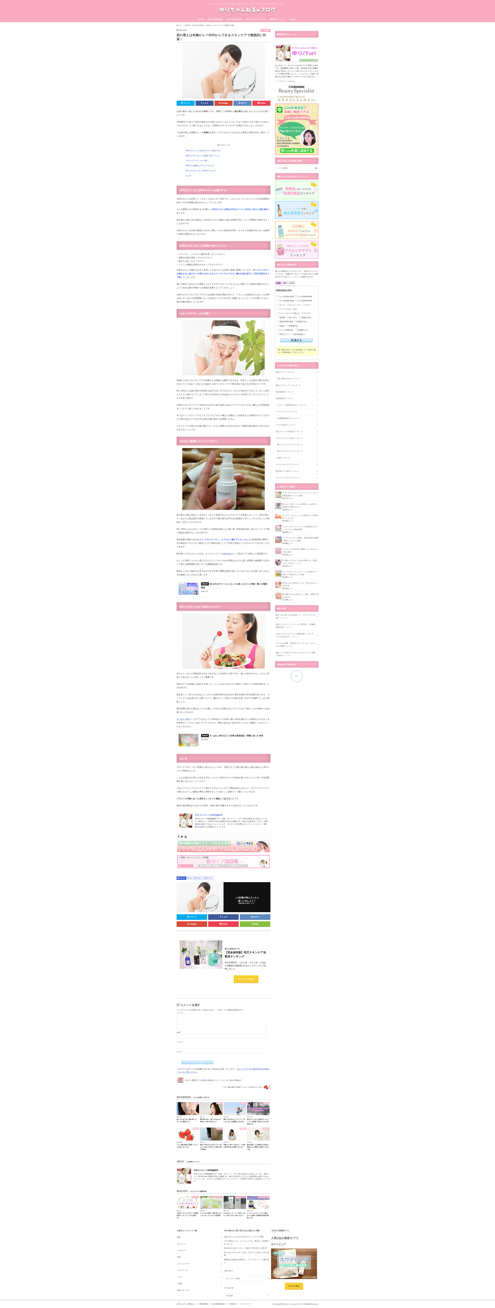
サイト (179, 1052)
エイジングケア (183, 1264)
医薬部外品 (293, 326)
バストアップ (182, 1270)
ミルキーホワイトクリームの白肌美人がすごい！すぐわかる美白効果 (300, 527)
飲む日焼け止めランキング (288, 378)
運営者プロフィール (277, 19)
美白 (285, 283)
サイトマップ (246, 1304)
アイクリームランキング (287, 411)
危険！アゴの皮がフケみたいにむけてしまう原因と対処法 (295, 653)
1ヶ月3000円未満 (304, 296)
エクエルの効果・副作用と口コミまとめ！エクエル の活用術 (295, 644)
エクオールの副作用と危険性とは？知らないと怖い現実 (300, 550)
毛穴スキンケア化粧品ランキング (289, 431)
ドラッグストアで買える (289, 313)
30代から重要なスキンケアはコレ (200, 165)
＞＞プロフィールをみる (285, 81)
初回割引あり (301, 321)
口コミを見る (294, 1286)
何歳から (199, 878)
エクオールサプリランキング (287, 464)
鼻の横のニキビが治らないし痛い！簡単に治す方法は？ (300, 595)
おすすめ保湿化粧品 (215, 19)
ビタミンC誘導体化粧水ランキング (291, 405)
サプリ (308, 305)
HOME (201, 19)
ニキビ (291, 283)
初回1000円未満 (286, 321)
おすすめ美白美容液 (234, 19)
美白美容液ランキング (285, 392)
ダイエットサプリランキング (287, 478)
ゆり (316, 65)
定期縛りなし (303, 330)
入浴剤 (180, 1283)
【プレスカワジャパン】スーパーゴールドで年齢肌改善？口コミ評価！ (300, 494)
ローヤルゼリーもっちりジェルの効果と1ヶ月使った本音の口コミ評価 (299, 573)
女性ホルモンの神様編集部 (205, 1170)
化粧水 (282, 326)
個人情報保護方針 (218, 1304)
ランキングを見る (246, 979)
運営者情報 (203, 1304)
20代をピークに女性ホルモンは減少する (203, 150)
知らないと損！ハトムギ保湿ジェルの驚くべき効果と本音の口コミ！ (300, 505)
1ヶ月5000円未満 (304, 301)
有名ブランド (285, 334)
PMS (179, 1257)
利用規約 (233, 1304)
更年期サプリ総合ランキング (287, 471)
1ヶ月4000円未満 (286, 301)
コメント (180, 1013)
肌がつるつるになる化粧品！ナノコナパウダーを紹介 (295, 616)
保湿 (278, 283)
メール (180, 1042)
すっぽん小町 (183, 719)
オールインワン (295, 305)
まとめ (188, 175)
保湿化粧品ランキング (285, 398)
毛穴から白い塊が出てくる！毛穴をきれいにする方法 (300, 584)
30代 (191, 878)
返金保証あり (299, 334)
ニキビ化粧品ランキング (285, 425)
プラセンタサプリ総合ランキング (289, 438)
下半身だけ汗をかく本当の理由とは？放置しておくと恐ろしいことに (300, 561)
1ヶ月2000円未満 (286, 296)
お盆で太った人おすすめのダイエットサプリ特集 (244, 1237)
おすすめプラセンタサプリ (256, 19)
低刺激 (282, 317)
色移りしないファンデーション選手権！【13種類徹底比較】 (296, 625)
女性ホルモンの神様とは (186, 1304)
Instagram (292, 19)
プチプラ (307, 313)
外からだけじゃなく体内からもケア (200, 170)
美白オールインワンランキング (288, 385)
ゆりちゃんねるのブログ (294, 1304)
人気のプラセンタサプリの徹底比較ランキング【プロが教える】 (295, 635)
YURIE (201, 827)
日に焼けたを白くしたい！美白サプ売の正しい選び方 (245, 1248)
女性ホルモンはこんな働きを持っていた (202, 155)
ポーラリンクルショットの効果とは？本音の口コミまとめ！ (300, 516)
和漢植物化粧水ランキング (288, 418)
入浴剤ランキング (283, 458)
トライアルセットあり (288, 309)
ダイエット (181, 1244)
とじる (226, 145)
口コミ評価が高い (286, 330)
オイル (282, 305)
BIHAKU (228, 553)
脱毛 (179, 1237)
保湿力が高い (306, 317)
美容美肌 (182, 878)
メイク (180, 1277)
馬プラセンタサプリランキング (290, 451)
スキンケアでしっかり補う (197, 160)
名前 (179, 1032)
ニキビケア (181, 1250)
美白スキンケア (183, 1290)
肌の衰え (210, 878)
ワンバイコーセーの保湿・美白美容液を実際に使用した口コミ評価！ (300, 539)
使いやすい (293, 317)
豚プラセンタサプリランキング (290, 444)
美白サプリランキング (285, 372)
